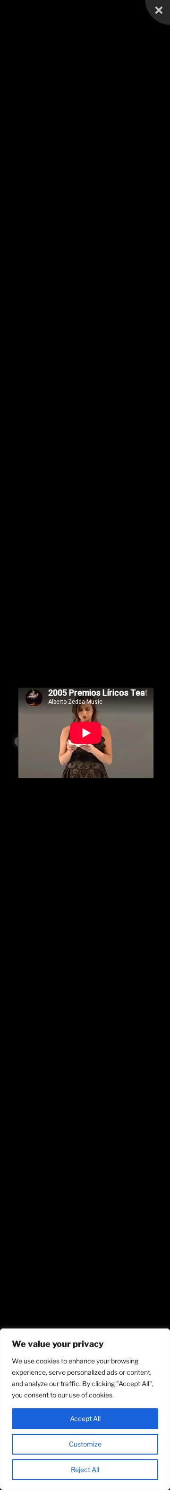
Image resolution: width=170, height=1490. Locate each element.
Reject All (85, 1469)
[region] (85, 1409)
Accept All (85, 1418)
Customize (85, 1444)
